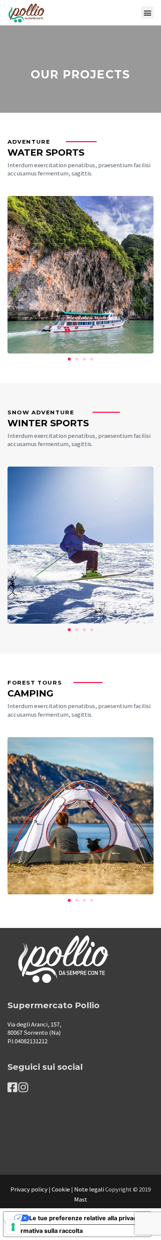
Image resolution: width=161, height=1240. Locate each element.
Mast (80, 1199)
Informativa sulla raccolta (46, 1230)
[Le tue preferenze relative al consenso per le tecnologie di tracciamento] (13, 1227)
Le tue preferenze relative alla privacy (84, 1218)
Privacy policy (29, 1189)
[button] (147, 12)
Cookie (61, 1189)
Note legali (89, 1189)
